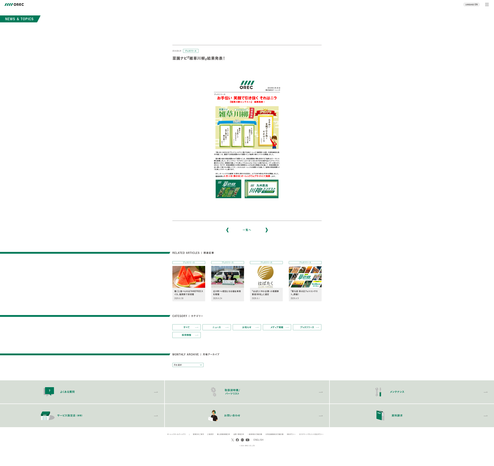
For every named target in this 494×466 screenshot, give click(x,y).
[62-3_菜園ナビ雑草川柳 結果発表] (247, 137)
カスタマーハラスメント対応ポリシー (311, 434)
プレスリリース (190, 51)
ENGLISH (259, 439)
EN (471, 4)
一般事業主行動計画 (255, 434)
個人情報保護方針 (223, 434)
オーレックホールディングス (176, 434)
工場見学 (210, 434)
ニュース (217, 327)
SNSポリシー (291, 434)
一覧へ (247, 230)
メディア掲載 (277, 327)
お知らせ (246, 327)
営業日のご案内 (198, 434)
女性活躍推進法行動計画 (275, 434)
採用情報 (186, 335)
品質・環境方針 (238, 434)
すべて (186, 327)
